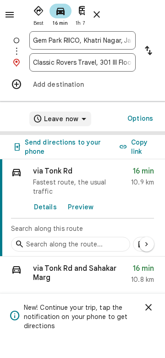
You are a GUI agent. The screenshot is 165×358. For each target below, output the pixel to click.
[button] (82, 276)
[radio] (39, 14)
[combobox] (82, 40)
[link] (82, 208)
